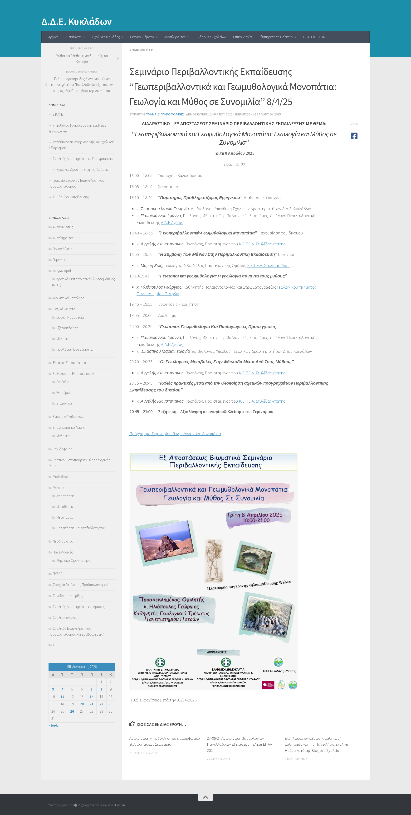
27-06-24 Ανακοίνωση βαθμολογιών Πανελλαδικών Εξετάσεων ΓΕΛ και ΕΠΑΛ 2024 (239, 744)
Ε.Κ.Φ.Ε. (58, 114)
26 (72, 711)
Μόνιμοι (58, 487)
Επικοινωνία (242, 36)
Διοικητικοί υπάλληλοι (69, 298)
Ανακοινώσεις (141, 50)
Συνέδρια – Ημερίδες (68, 595)
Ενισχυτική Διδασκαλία (69, 416)
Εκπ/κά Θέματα (142, 36)
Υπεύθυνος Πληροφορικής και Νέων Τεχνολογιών (77, 128)
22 (101, 704)
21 (91, 704)
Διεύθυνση (73, 36)
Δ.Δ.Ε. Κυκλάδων (76, 21)
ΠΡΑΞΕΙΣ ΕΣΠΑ (314, 36)
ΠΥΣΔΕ (57, 574)
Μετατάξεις (64, 517)
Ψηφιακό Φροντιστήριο (74, 560)
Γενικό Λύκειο (63, 249)
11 (62, 696)
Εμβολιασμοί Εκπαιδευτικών (73, 373)
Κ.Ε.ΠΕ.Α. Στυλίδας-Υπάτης (262, 244)
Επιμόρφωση (62, 449)
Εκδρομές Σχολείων (211, 36)
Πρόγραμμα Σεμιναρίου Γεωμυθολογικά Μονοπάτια (175, 433)
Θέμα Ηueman (115, 805)
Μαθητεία (63, 338)
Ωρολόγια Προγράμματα (74, 349)
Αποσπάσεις (65, 496)
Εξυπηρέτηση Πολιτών (276, 36)
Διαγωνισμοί (62, 270)
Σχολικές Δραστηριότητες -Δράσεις (82, 169)
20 (82, 704)
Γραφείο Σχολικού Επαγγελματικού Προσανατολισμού (76, 183)
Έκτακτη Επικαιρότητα (69, 362)
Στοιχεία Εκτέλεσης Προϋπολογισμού (80, 584)
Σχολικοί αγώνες (65, 617)
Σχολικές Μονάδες (106, 36)
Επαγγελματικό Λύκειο (69, 427)
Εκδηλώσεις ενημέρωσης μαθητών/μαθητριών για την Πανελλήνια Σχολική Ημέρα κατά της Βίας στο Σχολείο (316, 744)
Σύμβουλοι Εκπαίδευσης (71, 197)
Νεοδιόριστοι (63, 541)
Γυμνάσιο (59, 259)
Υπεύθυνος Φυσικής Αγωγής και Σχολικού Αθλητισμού (81, 145)
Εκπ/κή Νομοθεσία (70, 317)
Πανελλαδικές (63, 552)
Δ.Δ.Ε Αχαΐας (172, 222)
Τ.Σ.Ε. (56, 645)
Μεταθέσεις (64, 506)
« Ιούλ (53, 725)
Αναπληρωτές (175, 36)
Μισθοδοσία (61, 476)
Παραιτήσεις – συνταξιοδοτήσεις (80, 528)
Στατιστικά (64, 403)
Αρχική (53, 36)
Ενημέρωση (64, 392)
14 (91, 696)
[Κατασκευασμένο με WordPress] (75, 805)
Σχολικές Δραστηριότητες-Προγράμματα (83, 158)
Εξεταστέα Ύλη (67, 328)
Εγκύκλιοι (63, 382)
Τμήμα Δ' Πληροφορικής (165, 114)
